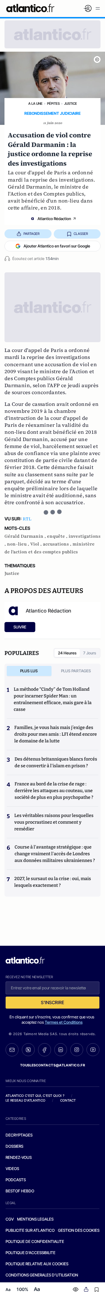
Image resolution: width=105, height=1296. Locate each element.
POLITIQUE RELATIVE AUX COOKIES (37, 1263)
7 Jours (89, 653)
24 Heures (67, 653)
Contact (68, 1100)
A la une (35, 103)
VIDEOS (12, 1168)
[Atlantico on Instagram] (76, 1049)
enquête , (58, 536)
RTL (27, 519)
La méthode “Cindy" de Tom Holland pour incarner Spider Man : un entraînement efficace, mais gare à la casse (53, 699)
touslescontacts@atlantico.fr (52, 1065)
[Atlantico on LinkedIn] (60, 1049)
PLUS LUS (29, 670)
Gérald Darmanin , (25, 536)
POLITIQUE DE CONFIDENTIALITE (35, 1241)
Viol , (36, 544)
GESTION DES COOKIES (78, 1230)
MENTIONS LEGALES (35, 1219)
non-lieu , (18, 544)
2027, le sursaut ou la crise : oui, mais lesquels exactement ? (52, 882)
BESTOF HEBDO (20, 1190)
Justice (70, 103)
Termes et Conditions (64, 1022)
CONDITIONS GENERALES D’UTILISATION (42, 1275)
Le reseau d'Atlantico (25, 1100)
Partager (31, 234)
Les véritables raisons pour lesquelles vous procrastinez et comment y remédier (54, 822)
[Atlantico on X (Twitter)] (28, 1049)
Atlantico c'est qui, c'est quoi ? (35, 1096)
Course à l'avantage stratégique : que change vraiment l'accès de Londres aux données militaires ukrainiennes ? (55, 853)
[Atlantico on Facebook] (44, 1049)
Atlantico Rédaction (54, 218)
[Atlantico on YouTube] (93, 1049)
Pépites (53, 103)
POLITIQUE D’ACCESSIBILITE (30, 1252)
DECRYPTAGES (19, 1135)
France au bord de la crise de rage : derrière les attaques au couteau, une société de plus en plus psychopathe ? (54, 790)
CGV (10, 1219)
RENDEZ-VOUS (19, 1157)
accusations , (58, 544)
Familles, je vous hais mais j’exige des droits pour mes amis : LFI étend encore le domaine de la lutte (55, 734)
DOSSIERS (14, 1146)
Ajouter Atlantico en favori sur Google (57, 246)
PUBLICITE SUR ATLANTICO (30, 1230)
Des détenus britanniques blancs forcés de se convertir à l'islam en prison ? (56, 762)
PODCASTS (16, 1179)
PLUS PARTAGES (76, 670)
